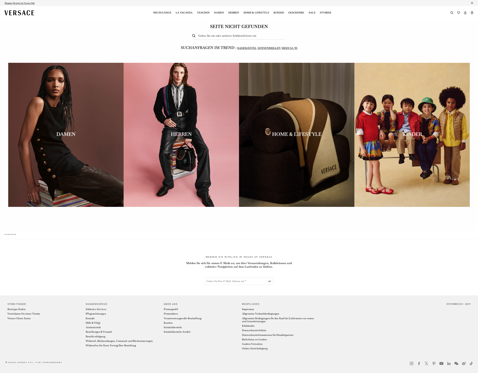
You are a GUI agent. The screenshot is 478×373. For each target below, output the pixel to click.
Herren (233, 12)
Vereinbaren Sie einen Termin (23, 313)
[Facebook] (419, 363)
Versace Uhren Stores (19, 318)
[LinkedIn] (449, 363)
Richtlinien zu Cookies (254, 339)
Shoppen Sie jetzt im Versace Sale (20, 3)
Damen (219, 12)
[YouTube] (441, 363)
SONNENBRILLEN (269, 48)
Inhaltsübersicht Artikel (177, 331)
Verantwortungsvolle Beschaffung (182, 318)
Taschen (203, 12)
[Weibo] (464, 363)
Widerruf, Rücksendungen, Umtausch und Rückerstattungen (119, 341)
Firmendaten (171, 313)
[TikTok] (471, 363)
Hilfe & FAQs (93, 322)
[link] (10, 234)
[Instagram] (411, 363)
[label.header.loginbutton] (465, 12)
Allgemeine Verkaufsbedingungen (260, 313)
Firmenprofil (171, 309)
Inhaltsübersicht (173, 327)
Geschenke (296, 12)
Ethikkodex (248, 325)
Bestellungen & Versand (99, 331)
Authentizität (93, 327)
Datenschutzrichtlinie (254, 330)
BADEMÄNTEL (247, 48)
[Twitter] (426, 363)
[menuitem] (162, 13)
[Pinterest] (434, 363)
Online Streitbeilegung (255, 348)
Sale (312, 12)
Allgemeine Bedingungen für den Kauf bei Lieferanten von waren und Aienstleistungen (278, 320)
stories (325, 12)
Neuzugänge (162, 12)
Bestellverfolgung (95, 336)
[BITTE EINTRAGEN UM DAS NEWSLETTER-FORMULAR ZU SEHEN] (270, 281)
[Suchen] (451, 12)
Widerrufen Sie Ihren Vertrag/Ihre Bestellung (111, 345)
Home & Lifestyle (256, 12)
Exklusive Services (96, 309)
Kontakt (90, 318)
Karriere (168, 322)
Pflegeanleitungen (96, 313)
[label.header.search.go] (194, 36)
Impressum (248, 309)
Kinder (279, 12)
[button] (472, 12)
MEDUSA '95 (289, 48)
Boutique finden (16, 309)
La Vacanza (184, 12)
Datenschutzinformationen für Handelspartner (268, 335)
